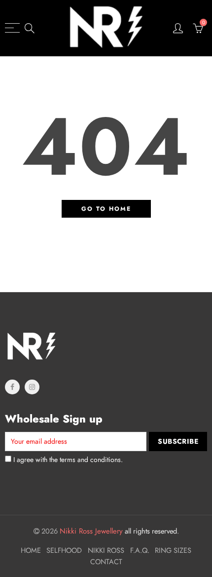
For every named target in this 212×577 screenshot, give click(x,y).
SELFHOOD (64, 550)
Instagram (32, 387)
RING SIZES (173, 550)
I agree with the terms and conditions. (67, 459)
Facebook (12, 387)
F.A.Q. (139, 550)
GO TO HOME (106, 208)
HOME (31, 550)
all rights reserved (118, 531)
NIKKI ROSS (106, 550)
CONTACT (106, 561)
